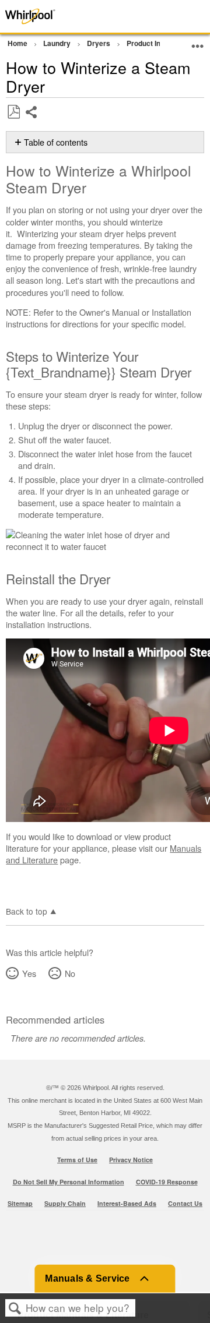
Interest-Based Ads (126, 1203)
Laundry (57, 43)
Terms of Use (77, 1159)
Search (15, 1308)
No (70, 973)
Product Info (148, 43)
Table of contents (56, 142)
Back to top (26, 910)
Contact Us (185, 1203)
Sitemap (20, 1203)
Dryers (99, 43)
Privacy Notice (131, 1159)
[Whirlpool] (42, 16)
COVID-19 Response (167, 1181)
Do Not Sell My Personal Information (68, 1181)
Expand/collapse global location (197, 41)
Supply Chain (65, 1203)
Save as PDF (13, 112)
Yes (29, 973)
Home (18, 43)
